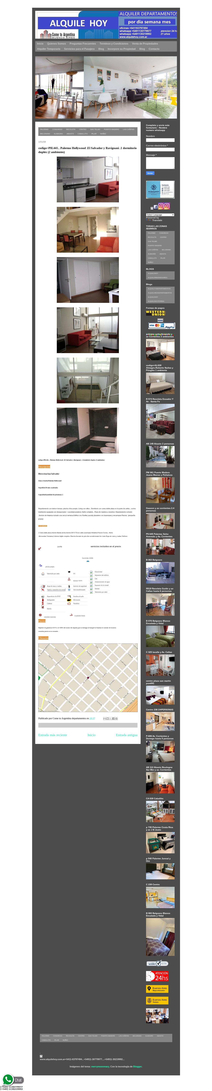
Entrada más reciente (52, 735)
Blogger (137, 1066)
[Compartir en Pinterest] (116, 718)
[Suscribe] (152, 208)
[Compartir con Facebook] (113, 718)
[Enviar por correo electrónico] (104, 718)
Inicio (91, 735)
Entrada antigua (127, 735)
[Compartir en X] (110, 718)
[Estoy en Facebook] (155, 208)
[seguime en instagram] (161, 208)
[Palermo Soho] (110, 117)
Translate (157, 220)
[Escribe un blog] (107, 718)
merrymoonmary (100, 1066)
